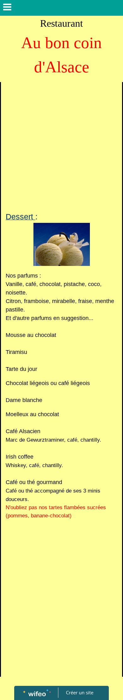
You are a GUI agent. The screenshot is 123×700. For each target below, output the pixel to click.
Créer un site (79, 692)
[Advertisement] (61, 146)
